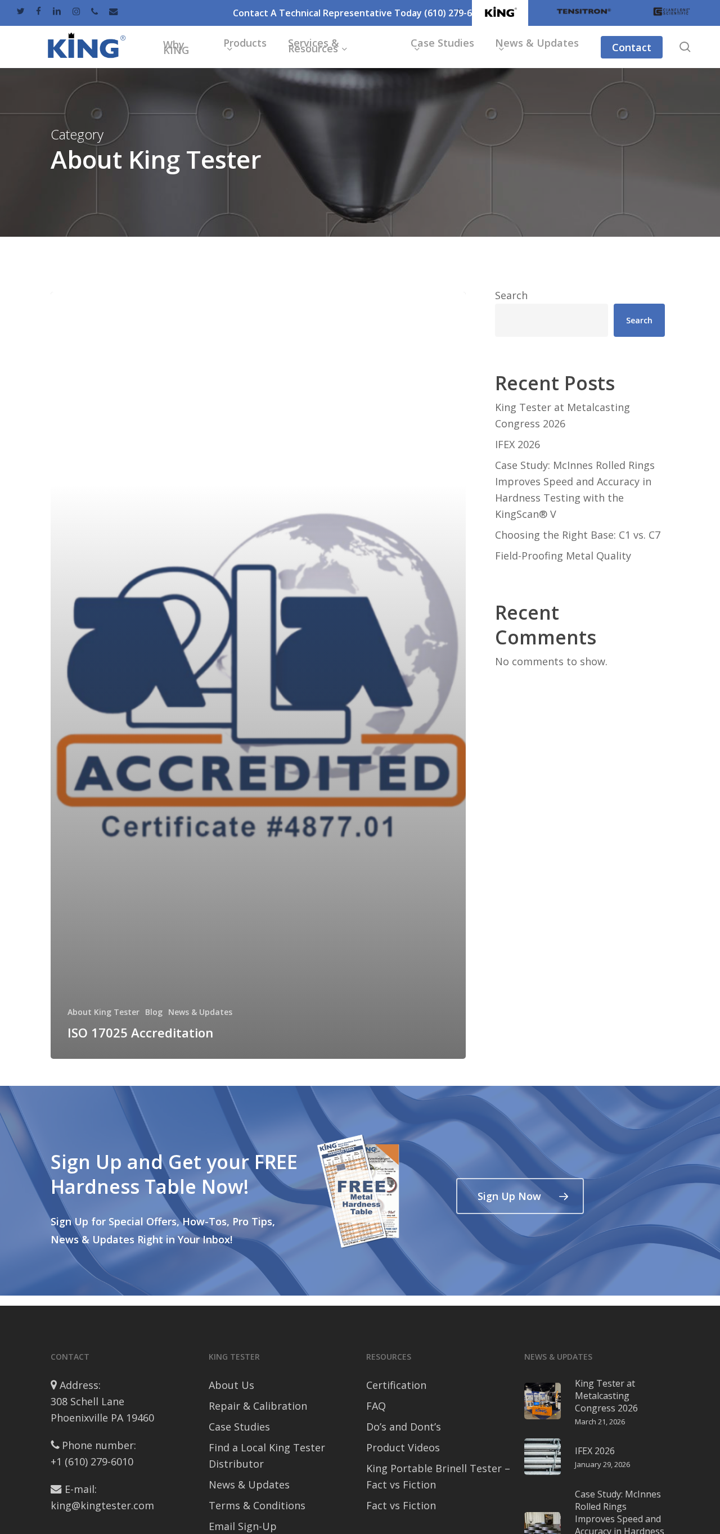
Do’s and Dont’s (403, 1426)
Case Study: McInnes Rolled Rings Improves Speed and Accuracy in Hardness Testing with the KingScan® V (575, 489)
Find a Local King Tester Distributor (267, 1455)
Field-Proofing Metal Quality (563, 555)
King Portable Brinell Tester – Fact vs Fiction (438, 1476)
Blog (154, 1012)
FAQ (376, 1406)
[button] (520, 1196)
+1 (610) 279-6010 (92, 1461)
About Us (231, 1385)
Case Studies (239, 1426)
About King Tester (104, 1012)
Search (511, 295)
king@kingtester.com (102, 1505)
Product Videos (403, 1447)
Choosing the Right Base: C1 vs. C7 (577, 535)
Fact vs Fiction (401, 1505)
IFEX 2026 (517, 444)
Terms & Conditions (257, 1505)
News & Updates (200, 1012)
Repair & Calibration (258, 1406)
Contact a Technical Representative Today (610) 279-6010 (360, 13)
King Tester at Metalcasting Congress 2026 (562, 415)
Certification (396, 1385)
